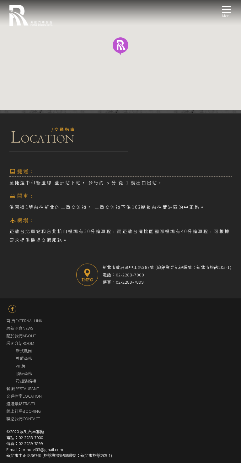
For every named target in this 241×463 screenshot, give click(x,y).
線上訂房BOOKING (23, 411)
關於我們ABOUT (21, 336)
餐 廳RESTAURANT (22, 388)
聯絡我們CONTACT (23, 419)
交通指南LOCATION (24, 396)
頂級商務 (24, 373)
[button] (120, 46)
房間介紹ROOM (20, 343)
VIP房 (20, 366)
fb (12, 309)
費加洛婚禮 (26, 381)
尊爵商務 (24, 358)
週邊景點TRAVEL (21, 403)
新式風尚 (24, 351)
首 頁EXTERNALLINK (24, 321)
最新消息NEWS (19, 328)
